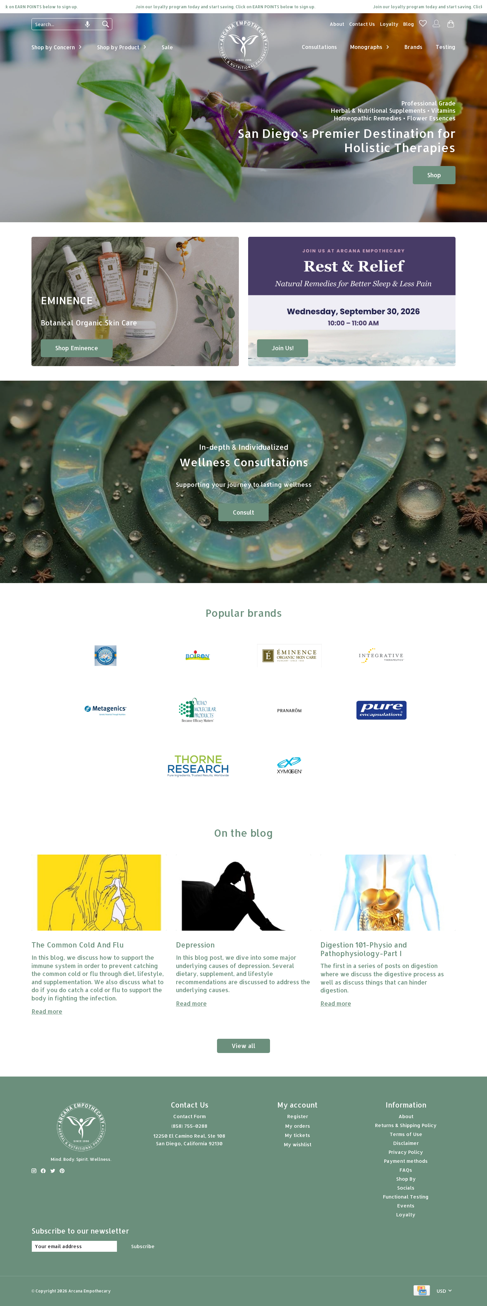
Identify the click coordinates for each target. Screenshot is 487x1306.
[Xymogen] (289, 765)
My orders (297, 1126)
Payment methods (406, 1161)
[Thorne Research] (197, 765)
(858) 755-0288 (189, 1126)
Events (405, 1205)
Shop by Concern (53, 47)
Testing (446, 46)
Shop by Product (118, 47)
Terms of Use (406, 1134)
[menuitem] (337, 24)
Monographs (366, 46)
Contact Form (189, 1116)
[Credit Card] (421, 1291)
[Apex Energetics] (105, 656)
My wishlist (297, 1144)
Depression (196, 944)
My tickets (297, 1135)
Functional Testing (406, 1197)
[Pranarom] (289, 711)
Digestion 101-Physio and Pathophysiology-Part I (364, 948)
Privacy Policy (406, 1152)
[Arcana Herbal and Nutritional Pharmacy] (243, 70)
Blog (408, 24)
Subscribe (143, 1246)
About (337, 24)
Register (297, 1116)
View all (243, 1045)
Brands (413, 46)
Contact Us (362, 24)
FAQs (406, 1170)
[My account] (436, 26)
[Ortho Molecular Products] (197, 711)
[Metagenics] (105, 711)
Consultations (319, 46)
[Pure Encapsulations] (381, 711)
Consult (243, 512)
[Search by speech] (87, 24)
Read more (46, 1011)
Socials (405, 1188)
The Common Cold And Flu (77, 944)
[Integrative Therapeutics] (381, 656)
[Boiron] (197, 656)
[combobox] (66, 24)
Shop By (406, 1179)
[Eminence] (289, 656)
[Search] (105, 24)
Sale (167, 47)
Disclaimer (406, 1143)
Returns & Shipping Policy (406, 1125)
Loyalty (389, 24)
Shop (434, 175)
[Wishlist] (423, 25)
